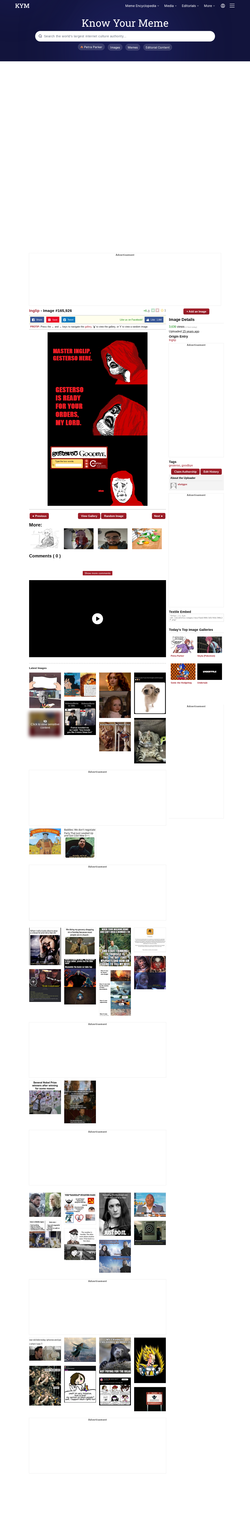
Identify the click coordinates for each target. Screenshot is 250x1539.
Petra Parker (177, 656)
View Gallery (89, 516)
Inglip (34, 310)
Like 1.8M (155, 320)
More (208, 6)
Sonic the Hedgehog (181, 683)
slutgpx (182, 484)
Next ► (158, 516)
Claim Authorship (185, 471)
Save (54, 320)
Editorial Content (158, 47)
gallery (88, 326)
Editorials (189, 6)
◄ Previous (39, 516)
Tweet (69, 320)
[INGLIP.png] (97, 419)
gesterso (174, 465)
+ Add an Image (196, 311)
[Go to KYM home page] (22, 7)
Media (169, 6)
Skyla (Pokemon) (206, 656)
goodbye (187, 465)
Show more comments (98, 573)
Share (38, 320)
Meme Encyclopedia (140, 6)
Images (115, 47)
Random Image (113, 516)
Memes (133, 47)
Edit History (211, 471)
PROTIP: (35, 326)
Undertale (202, 683)
